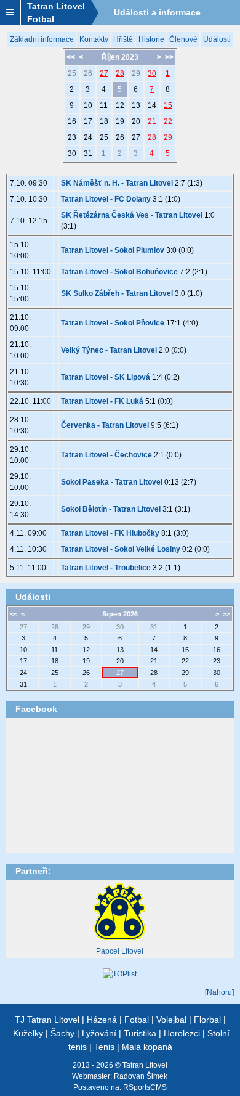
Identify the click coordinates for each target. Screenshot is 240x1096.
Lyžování (99, 1033)
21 (152, 121)
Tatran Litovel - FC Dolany (106, 199)
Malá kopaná (147, 1047)
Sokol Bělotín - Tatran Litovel (111, 509)
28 (120, 73)
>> (169, 57)
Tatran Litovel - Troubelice (106, 567)
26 (88, 73)
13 (136, 105)
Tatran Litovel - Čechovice (106, 455)
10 (88, 105)
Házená (102, 1019)
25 (72, 73)
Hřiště (123, 39)
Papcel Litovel (119, 951)
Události (217, 39)
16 (72, 121)
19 (120, 121)
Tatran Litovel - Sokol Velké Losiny (120, 549)
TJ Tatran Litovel (47, 1019)
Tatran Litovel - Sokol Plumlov (112, 250)
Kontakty (93, 39)
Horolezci (182, 1033)
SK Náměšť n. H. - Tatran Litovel (117, 183)
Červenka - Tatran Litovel (105, 425)
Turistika (140, 1033)
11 (104, 105)
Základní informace (42, 39)
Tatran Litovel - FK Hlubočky (110, 533)
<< (70, 57)
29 (136, 73)
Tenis (104, 1047)
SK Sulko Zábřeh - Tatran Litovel (117, 293)
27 (104, 73)
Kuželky (28, 1033)
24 (88, 137)
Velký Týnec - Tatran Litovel (109, 350)
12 (120, 105)
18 (104, 121)
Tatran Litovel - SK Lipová (105, 377)
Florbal (207, 1019)
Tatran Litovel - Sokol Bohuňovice (119, 272)
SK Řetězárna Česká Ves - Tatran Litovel (131, 215)
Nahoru (219, 992)
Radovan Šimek (140, 1076)
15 (168, 105)
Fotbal (136, 1019)
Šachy (62, 1033)
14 (152, 105)
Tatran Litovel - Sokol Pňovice (112, 323)
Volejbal (171, 1019)
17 (88, 121)
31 (88, 153)
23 (72, 137)
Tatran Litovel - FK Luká (102, 401)
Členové (183, 39)
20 (136, 121)
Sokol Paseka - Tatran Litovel (111, 482)
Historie (151, 39)
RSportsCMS (145, 1087)
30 (152, 73)
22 (168, 121)
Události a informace (157, 12)
